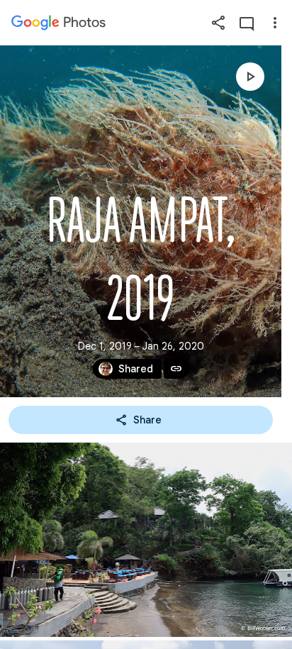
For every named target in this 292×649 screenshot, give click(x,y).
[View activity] (246, 23)
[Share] (218, 23)
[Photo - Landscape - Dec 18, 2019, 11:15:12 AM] (146, 540)
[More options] (275, 23)
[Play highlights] (250, 77)
